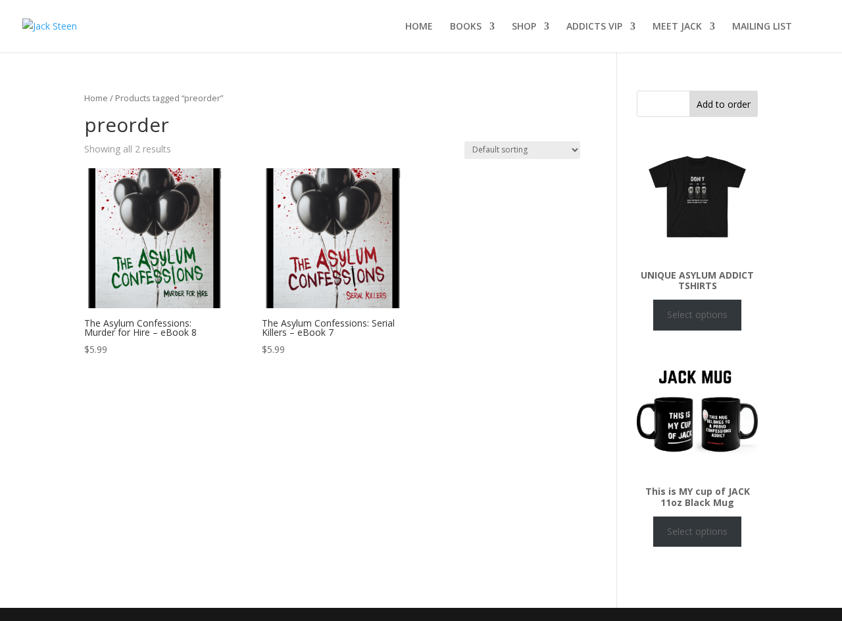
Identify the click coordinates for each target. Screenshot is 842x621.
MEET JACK (677, 27)
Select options (697, 314)
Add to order (724, 104)
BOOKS (466, 27)
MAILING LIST (762, 27)
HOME (419, 27)
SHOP (524, 27)
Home (96, 98)
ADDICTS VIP (594, 27)
